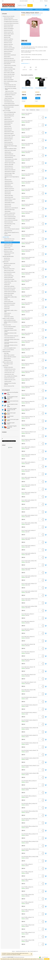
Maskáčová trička (7, 265)
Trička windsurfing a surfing (9, 223)
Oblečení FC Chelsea (8, 46)
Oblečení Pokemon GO (8, 144)
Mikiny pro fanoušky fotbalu (9, 69)
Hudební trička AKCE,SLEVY (9, 378)
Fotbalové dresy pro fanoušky (8, 16)
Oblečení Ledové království (10, 169)
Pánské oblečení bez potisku (9, 272)
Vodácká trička (5, 261)
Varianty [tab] (23, 110)
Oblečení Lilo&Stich (8, 200)
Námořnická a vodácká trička (9, 263)
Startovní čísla (5, 365)
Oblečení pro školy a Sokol (9, 268)
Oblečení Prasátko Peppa (10, 209)
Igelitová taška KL (7, 358)
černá (36, 101)
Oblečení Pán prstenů (9, 197)
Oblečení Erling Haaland (8, 18)
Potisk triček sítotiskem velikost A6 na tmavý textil (11, 340)
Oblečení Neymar (7, 53)
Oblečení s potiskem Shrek (10, 213)
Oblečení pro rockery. (8, 251)
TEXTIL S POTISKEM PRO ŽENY (10, 112)
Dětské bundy (7, 315)
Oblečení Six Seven (8, 119)
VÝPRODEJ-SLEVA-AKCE (8, 367)
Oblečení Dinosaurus (9, 186)
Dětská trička (6, 308)
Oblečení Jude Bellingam (9, 28)
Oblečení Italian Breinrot (9, 121)
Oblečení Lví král (8, 206)
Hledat (30, 5)
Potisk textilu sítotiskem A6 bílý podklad (10, 331)
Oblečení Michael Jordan (9, 107)
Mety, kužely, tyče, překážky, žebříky (10, 89)
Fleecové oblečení (8, 274)
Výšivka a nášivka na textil (8, 362)
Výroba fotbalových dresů (9, 103)
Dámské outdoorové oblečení (10, 291)
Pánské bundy (7, 284)
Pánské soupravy (7, 283)
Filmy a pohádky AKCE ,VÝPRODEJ (10, 376)
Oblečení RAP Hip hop (8, 246)
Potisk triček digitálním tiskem (10, 348)
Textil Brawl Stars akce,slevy (9, 369)
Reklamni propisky (7, 360)
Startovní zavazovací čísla (9, 386)
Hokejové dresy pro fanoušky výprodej (10, 384)
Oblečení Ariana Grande (8, 240)
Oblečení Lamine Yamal (8, 27)
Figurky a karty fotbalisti (8, 79)
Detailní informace (24, 63)
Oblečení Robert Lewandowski (10, 55)
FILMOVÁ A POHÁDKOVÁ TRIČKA (10, 148)
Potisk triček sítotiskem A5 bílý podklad (10, 333)
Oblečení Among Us (8, 130)
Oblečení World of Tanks (9, 131)
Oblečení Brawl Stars (8, 123)
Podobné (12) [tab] (32, 110)
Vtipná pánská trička (8, 230)
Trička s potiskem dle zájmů (9, 218)
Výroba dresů (6, 83)
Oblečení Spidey (8, 204)
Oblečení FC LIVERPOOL (8, 39)
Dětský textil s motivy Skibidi (10, 150)
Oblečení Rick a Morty (9, 183)
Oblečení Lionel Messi (8, 51)
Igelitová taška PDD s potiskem (10, 356)
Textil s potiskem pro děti (9, 114)
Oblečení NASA (7, 227)
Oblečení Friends (8, 179)
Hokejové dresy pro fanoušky (10, 65)
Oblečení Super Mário (9, 195)
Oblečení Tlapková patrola (10, 162)
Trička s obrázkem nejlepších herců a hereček (11, 233)
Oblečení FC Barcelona (8, 44)
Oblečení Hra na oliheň (9, 161)
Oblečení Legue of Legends (9, 135)
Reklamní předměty (6, 351)
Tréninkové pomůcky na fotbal (10, 93)
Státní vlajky (6, 353)
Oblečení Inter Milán (8, 78)
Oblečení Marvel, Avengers (10, 171)
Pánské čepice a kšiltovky (9, 286)
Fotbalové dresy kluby (8, 67)
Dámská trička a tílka (8, 295)
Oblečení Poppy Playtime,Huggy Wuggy (10, 146)
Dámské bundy (7, 299)
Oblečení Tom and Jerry (9, 188)
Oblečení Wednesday (9, 157)
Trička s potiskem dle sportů (9, 216)
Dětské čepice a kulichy (8, 316)
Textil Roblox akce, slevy (9, 374)
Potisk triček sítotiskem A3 (9, 337)
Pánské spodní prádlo (8, 277)
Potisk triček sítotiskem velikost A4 (11, 336)
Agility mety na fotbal (9, 91)
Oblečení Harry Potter (9, 168)
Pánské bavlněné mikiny (9, 276)
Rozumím (47, 958)
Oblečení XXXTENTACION (9, 249)
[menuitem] (8, 10)
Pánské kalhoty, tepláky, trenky (10, 281)
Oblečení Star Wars (8, 175)
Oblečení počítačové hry (9, 116)
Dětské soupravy (7, 313)
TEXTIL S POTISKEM (6, 110)
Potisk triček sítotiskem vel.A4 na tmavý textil (10, 343)
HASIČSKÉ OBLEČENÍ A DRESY (8, 256)
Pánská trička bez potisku (9, 279)
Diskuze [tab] (37, 110)
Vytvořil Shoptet (45, 957)
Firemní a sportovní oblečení (8, 349)
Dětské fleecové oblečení (9, 305)
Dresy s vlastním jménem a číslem (10, 81)
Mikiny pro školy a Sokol (9, 270)
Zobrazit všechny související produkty (35, 106)
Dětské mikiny (7, 307)
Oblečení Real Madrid (8, 41)
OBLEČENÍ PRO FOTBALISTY (10, 94)
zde (42, 959)
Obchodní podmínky (24, 1)
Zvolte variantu (26, 44)
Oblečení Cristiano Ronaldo (9, 48)
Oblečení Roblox (7, 124)
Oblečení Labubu (8, 152)
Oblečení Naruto (8, 185)
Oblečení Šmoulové (8, 181)
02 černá (23, 101)
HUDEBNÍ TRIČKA (6, 237)
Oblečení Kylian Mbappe (8, 25)
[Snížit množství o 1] (43, 118)
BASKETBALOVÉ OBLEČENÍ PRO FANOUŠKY (11, 105)
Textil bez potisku (6, 267)
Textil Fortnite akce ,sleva (9, 372)
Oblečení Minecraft (8, 128)
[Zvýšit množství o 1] (43, 116)
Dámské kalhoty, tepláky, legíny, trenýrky (10, 297)
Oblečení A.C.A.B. (7, 225)
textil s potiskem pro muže (9, 215)
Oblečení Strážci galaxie (9, 190)
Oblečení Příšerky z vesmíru (10, 199)
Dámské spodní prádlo (8, 301)
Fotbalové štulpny (8, 96)
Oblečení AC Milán (7, 35)
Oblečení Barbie (8, 193)
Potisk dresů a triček (7, 325)
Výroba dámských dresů (9, 102)
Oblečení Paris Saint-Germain (9, 60)
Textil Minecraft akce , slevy (9, 371)
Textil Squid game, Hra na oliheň (11, 159)
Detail (24, 98)
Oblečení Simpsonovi (9, 166)
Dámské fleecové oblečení (9, 290)
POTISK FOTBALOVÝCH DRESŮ (10, 326)
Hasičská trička (7, 260)
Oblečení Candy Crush (8, 137)
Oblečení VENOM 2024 (9, 154)
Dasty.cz (13, 951)
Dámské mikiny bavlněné (9, 293)
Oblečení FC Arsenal (8, 42)
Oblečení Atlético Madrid (9, 34)
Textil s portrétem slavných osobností (11, 229)
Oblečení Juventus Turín (8, 32)
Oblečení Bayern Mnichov (9, 49)
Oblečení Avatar (8, 192)
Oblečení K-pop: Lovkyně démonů (11, 208)
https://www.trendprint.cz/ (33, 951)
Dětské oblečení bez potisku (9, 303)
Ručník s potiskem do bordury (10, 320)
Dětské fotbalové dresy (9, 98)
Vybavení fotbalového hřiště (10, 86)
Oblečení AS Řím (7, 37)
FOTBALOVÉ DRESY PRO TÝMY (10, 85)
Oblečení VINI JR (7, 56)
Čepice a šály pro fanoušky (9, 72)
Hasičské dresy (7, 258)
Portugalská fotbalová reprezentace (11, 21)
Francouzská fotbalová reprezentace (11, 23)
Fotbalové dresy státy (8, 71)
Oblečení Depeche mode (9, 253)
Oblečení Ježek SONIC (9, 164)
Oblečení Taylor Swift (8, 244)
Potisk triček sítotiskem (8, 328)
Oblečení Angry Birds (8, 142)
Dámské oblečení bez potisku (9, 288)
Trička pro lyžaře (7, 235)
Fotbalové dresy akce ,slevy (9, 379)
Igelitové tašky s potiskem (9, 355)
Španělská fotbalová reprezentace (11, 19)
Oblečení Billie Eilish (8, 242)
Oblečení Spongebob (8, 138)
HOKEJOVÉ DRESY (7, 63)
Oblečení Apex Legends (9, 133)
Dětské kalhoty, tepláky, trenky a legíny (10, 311)
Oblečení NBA (7, 109)
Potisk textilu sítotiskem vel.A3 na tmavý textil (10, 345)
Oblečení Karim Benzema (9, 58)
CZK (41, 1)
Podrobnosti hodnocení (36, 15)
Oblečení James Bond (8, 222)
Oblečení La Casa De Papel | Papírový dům (12, 177)
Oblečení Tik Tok (7, 140)
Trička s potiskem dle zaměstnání (10, 220)
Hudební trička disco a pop (9, 239)
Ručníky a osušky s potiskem (8, 318)
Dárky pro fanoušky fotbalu (9, 74)
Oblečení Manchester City (9, 76)
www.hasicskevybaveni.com (21, 951)
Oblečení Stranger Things (10, 173)
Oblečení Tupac (7, 247)
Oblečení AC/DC (7, 254)
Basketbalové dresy (8, 100)
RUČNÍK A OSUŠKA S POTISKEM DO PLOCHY (10, 322)
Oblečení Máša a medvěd (9, 202)
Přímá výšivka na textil (8, 364)
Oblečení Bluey (7, 211)
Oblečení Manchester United (9, 62)
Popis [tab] (27, 110)
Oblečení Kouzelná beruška (10, 155)
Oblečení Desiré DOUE (8, 30)
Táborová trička (7, 117)
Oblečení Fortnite (7, 126)
